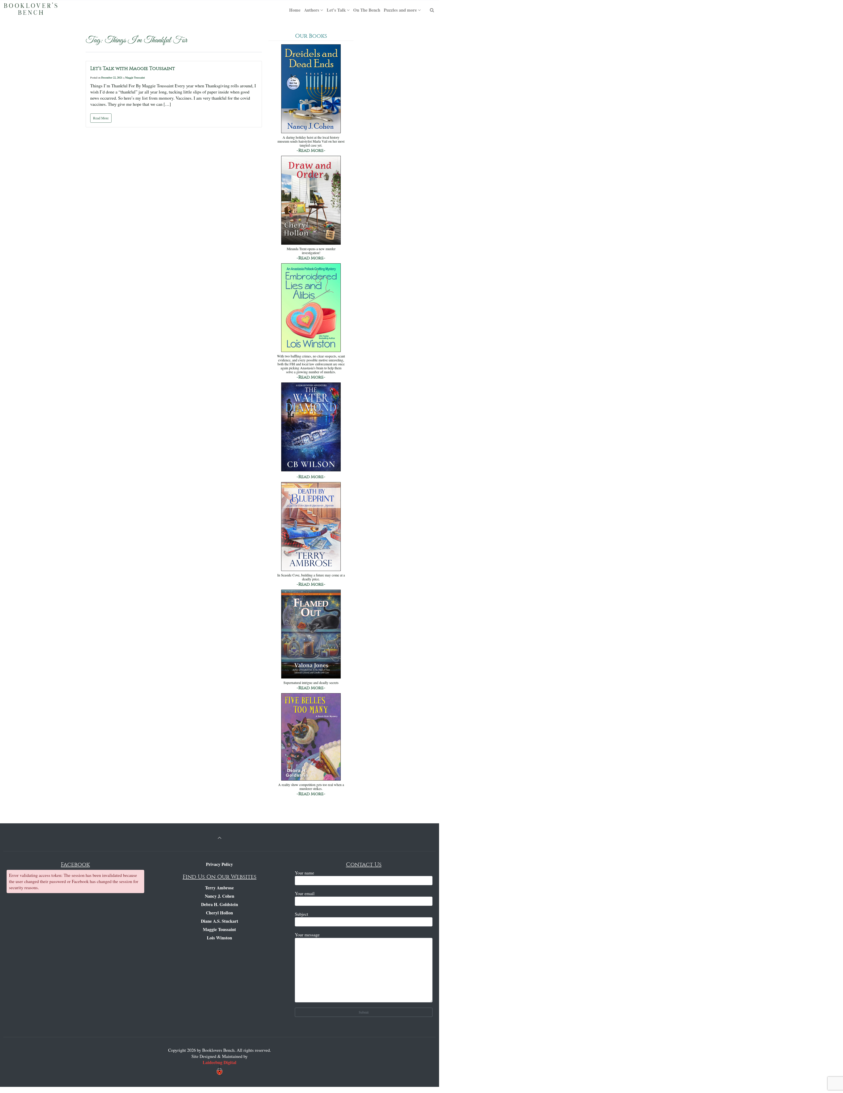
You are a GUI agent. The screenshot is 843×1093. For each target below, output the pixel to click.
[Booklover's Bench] (30, 10)
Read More (101, 118)
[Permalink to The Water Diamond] (310, 427)
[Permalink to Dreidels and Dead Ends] (310, 89)
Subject (301, 914)
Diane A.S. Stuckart (219, 921)
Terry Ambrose (219, 888)
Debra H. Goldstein (219, 904)
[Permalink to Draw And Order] (310, 200)
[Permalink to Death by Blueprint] (310, 527)
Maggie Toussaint (135, 77)
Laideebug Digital (219, 1062)
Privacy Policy (219, 864)
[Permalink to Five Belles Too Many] (310, 737)
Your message (307, 935)
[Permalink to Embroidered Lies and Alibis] (310, 308)
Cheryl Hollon (219, 913)
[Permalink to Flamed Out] (310, 634)
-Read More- (311, 150)
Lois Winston (219, 938)
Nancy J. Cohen (219, 896)
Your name (304, 873)
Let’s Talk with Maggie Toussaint (132, 68)
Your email (305, 893)
